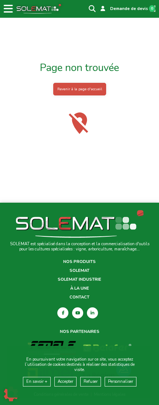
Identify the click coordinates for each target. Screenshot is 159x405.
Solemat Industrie (79, 279)
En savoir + (36, 381)
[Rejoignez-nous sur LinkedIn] (92, 312)
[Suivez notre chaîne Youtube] (77, 312)
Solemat (79, 270)
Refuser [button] (91, 381)
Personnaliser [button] (120, 381)
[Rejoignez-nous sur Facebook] (62, 312)
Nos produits (79, 261)
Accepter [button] (65, 381)
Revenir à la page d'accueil (79, 89)
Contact (79, 297)
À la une (79, 288)
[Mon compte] (103, 9)
